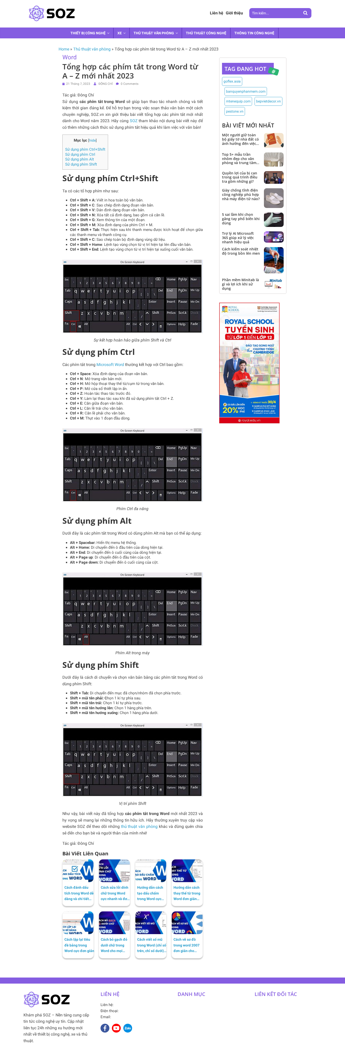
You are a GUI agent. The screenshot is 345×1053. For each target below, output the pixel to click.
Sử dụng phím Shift (81, 164)
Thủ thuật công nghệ (206, 33)
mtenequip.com (238, 101)
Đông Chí (105, 84)
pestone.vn (234, 111)
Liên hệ (216, 13)
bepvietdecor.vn (268, 101)
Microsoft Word (110, 364)
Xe (119, 33)
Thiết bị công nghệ (88, 33)
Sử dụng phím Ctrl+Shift (85, 149)
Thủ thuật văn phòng (154, 33)
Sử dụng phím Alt (79, 159)
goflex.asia (232, 81)
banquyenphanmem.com (245, 91)
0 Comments (129, 84)
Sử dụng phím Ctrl (80, 154)
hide (92, 140)
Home (64, 49)
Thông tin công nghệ (254, 33)
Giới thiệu (234, 13)
